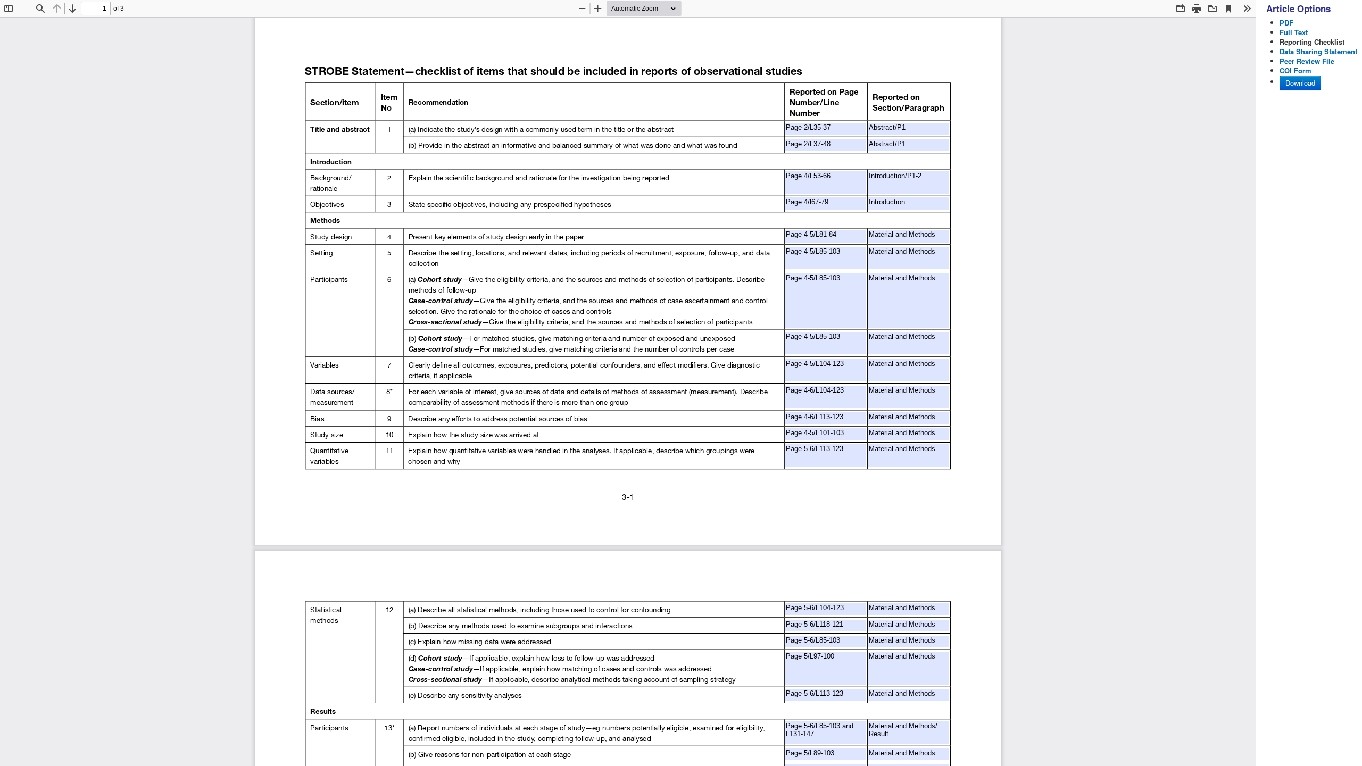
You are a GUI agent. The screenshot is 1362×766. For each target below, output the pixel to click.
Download (1300, 83)
